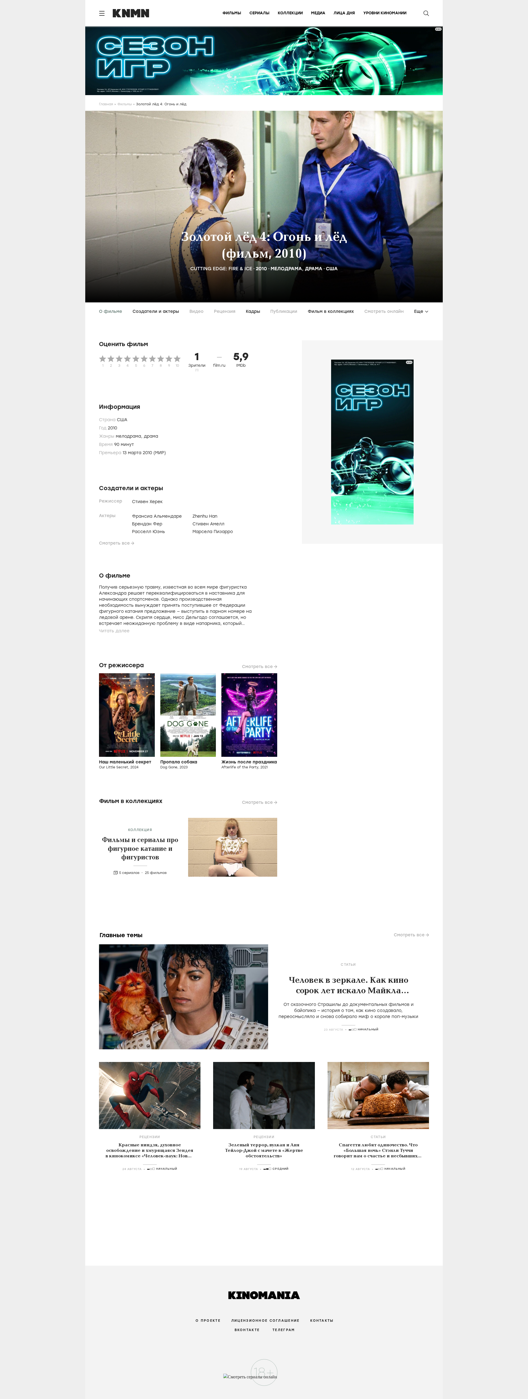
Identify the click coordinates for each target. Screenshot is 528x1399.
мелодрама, (130, 436)
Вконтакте (247, 1330)
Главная (106, 104)
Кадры (253, 311)
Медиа (318, 13)
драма (313, 268)
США (332, 268)
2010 (261, 268)
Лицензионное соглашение (265, 1321)
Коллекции (290, 13)
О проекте (208, 1321)
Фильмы (231, 13)
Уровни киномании (384, 13)
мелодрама (286, 268)
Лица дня (344, 13)
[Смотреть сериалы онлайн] (264, 1379)
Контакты (322, 1321)
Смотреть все (114, 543)
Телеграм (284, 1330)
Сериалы (259, 13)
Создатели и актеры (156, 311)
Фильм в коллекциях (331, 311)
